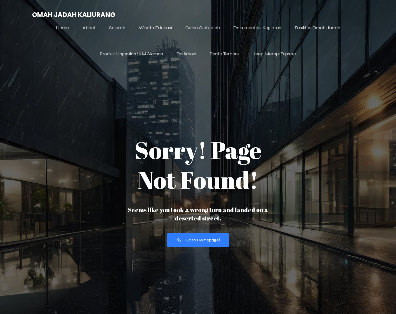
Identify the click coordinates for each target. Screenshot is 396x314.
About (89, 28)
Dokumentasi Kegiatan (257, 28)
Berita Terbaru (224, 54)
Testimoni (186, 54)
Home (62, 28)
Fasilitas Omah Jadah (317, 28)
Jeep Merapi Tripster (274, 54)
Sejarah (117, 28)
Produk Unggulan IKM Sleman (131, 54)
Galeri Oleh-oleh (202, 28)
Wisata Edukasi (155, 28)
